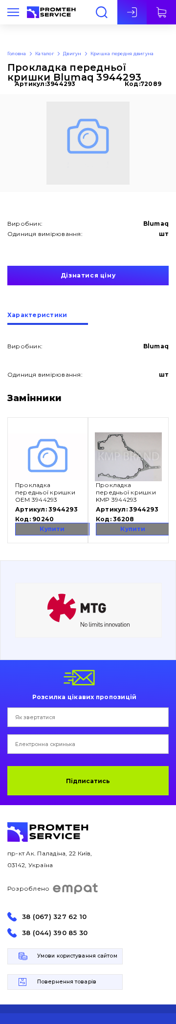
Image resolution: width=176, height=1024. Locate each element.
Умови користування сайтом (77, 956)
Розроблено (28, 888)
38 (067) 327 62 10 (54, 917)
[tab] (47, 318)
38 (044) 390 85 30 (55, 933)
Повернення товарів (66, 982)
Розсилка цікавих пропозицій (84, 696)
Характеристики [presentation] (37, 315)
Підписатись (88, 781)
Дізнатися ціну (88, 275)
